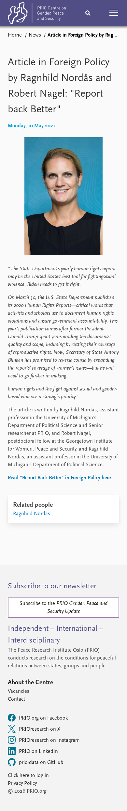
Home (15, 35)
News (35, 35)
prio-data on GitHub (41, 762)
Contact (16, 699)
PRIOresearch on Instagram (49, 740)
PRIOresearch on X (39, 729)
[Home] (37, 14)
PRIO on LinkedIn (38, 751)
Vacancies (18, 691)
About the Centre (30, 682)
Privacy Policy (22, 783)
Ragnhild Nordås (31, 514)
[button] (114, 13)
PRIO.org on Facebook (43, 718)
